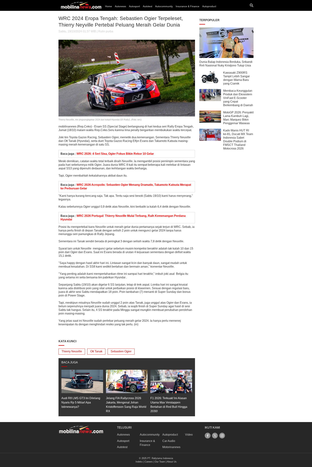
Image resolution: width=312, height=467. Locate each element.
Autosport (134, 6)
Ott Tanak (96, 351)
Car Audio (168, 440)
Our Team (160, 461)
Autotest (147, 6)
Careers (149, 461)
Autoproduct (209, 6)
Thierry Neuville (72, 351)
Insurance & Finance (187, 6)
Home (108, 6)
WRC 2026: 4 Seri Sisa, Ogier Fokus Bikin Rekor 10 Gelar (115, 153)
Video (189, 434)
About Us (172, 461)
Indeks (139, 461)
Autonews (120, 6)
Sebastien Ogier (121, 351)
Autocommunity (164, 6)
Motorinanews (171, 447)
